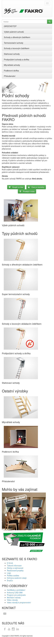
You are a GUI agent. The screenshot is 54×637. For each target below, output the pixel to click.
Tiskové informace (14, 565)
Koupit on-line (17, 187)
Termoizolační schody (13, 42)
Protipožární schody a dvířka (16, 59)
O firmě (10, 563)
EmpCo (10, 580)
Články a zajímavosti (15, 568)
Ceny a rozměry (38, 187)
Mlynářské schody (12, 65)
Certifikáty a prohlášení (16, 590)
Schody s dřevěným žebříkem (17, 37)
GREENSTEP (10, 26)
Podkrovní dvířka (11, 70)
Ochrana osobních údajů (16, 578)
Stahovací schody (12, 53)
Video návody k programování (19, 602)
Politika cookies (13, 575)
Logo (9, 573)
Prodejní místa (29, 191)
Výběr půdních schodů (14, 31)
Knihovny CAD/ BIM (14, 592)
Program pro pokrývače (16, 595)
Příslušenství (9, 76)
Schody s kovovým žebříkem (16, 48)
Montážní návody (14, 597)
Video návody (12, 600)
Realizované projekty (15, 570)
